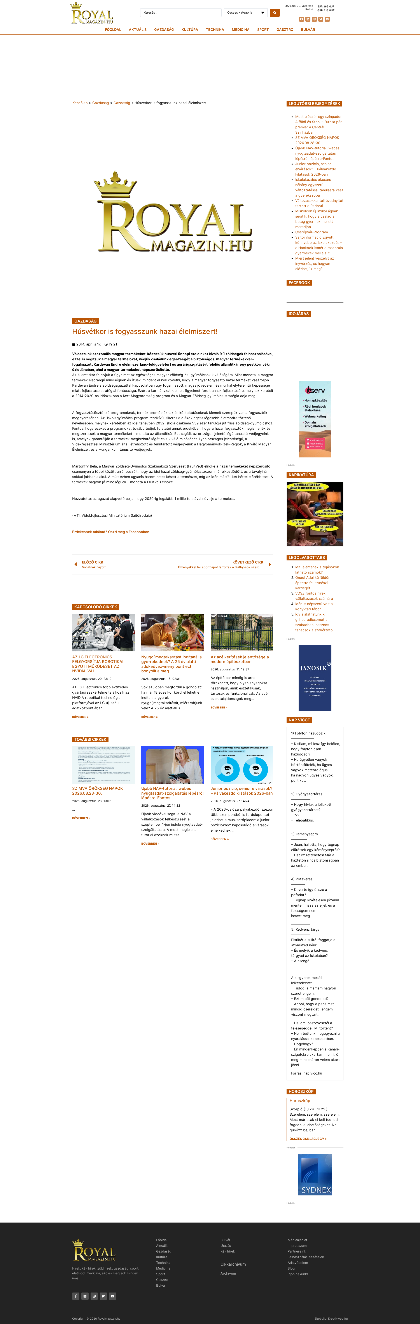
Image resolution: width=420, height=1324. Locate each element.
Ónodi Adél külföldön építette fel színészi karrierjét (312, 582)
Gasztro (284, 29)
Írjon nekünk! (298, 1274)
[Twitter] (320, 19)
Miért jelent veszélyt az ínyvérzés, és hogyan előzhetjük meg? (314, 263)
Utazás (225, 1246)
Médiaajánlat (297, 1240)
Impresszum (297, 1246)
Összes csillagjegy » (308, 1139)
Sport (263, 29)
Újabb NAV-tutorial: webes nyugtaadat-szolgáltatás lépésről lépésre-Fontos (172, 793)
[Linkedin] (307, 19)
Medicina (241, 29)
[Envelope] (327, 19)
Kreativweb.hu (338, 1318)
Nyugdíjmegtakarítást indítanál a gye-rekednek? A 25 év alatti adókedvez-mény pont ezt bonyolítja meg (171, 664)
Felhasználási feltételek (306, 1257)
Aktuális (138, 29)
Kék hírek (227, 1251)
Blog (291, 1268)
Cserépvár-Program (311, 232)
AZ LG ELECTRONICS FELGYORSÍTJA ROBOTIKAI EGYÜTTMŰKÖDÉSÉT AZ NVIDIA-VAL (97, 664)
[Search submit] (275, 13)
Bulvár (308, 29)
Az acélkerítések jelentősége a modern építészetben (240, 659)
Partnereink (297, 1251)
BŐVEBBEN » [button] (80, 717)
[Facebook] (301, 19)
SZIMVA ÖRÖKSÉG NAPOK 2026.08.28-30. (97, 790)
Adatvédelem (298, 1263)
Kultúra (190, 29)
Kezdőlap (80, 103)
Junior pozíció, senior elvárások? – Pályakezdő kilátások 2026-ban (242, 790)
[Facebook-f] (75, 1296)
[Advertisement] (210, 67)
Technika (215, 29)
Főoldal (113, 29)
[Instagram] (314, 19)
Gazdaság (164, 29)
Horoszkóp (300, 1100)
